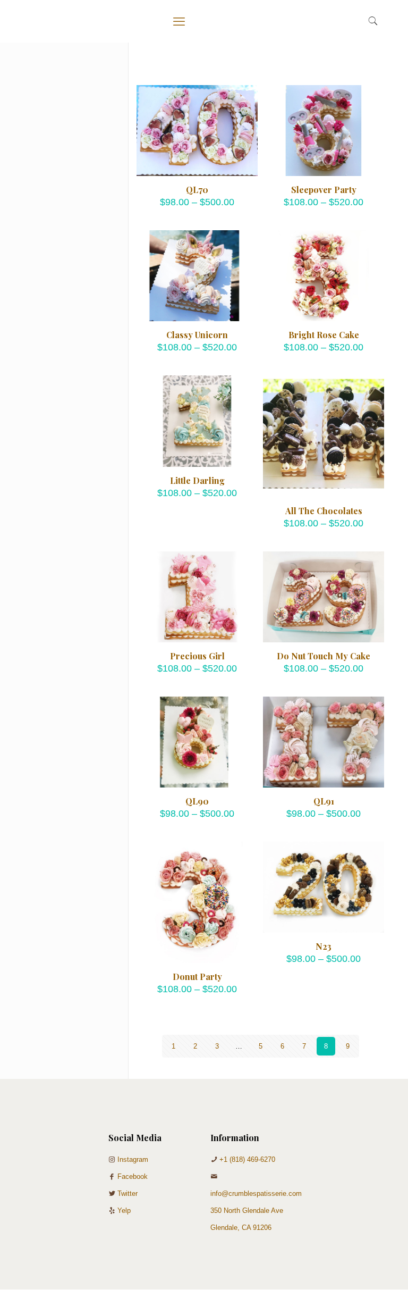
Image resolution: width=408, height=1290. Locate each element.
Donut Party (197, 976)
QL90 (197, 801)
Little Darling (197, 480)
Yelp (124, 1210)
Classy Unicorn (197, 334)
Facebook (132, 1176)
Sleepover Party (323, 189)
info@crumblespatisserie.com (256, 1193)
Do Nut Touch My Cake (323, 655)
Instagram (132, 1159)
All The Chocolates (323, 510)
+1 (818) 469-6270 (247, 1159)
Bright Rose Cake (323, 334)
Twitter (127, 1193)
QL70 (197, 189)
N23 (324, 946)
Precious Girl (197, 655)
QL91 (323, 801)
